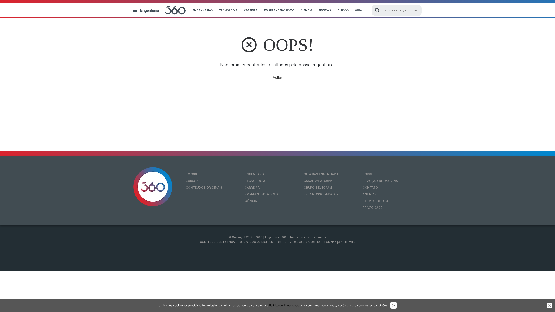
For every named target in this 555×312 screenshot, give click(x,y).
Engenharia (254, 174)
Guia (358, 10)
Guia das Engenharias (322, 174)
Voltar (277, 77)
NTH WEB (349, 242)
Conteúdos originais (204, 187)
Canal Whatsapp (318, 181)
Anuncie (370, 194)
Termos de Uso (375, 201)
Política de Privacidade (284, 305)
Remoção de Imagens (380, 181)
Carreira (251, 10)
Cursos (343, 10)
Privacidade (372, 208)
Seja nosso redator (321, 194)
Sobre (368, 174)
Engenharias (203, 10)
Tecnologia (228, 10)
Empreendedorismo (279, 10)
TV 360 (191, 174)
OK (393, 305)
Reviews (324, 10)
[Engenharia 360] (163, 10)
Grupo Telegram (318, 187)
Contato (370, 187)
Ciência (306, 10)
